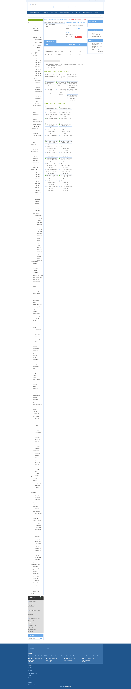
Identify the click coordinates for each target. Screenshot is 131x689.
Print (47, 26)
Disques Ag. (35, 409)
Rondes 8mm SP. (38, 66)
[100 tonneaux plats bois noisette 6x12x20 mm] (50, 76)
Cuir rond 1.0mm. (38, 525)
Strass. (32, 575)
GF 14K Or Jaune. (36, 416)
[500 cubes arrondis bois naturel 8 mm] (65, 136)
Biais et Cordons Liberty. (35, 564)
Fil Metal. (34, 562)
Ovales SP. (37, 103)
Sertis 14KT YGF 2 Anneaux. (38, 43)
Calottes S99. (37, 481)
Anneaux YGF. (37, 425)
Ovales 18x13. (39, 231)
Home (45, 19)
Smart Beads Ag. (36, 413)
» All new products (98, 25)
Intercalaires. (35, 346)
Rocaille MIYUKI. (34, 274)
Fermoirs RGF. (37, 453)
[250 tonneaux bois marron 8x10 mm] (65, 130)
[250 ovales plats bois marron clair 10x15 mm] (72, 96)
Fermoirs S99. (37, 485)
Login (95, 1)
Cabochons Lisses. (36, 213)
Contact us (37, 655)
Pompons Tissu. (36, 573)
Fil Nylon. (34, 501)
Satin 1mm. (37, 508)
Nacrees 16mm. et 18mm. (38, 211)
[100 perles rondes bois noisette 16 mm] (61, 83)
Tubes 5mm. (35, 270)
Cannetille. (35, 311)
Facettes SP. (35, 78)
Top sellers (30, 677)
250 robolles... (61, 80)
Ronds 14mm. (39, 251)
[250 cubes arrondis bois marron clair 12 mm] (65, 164)
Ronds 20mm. (39, 256)
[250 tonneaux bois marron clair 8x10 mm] (51, 107)
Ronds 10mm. (39, 247)
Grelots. (34, 344)
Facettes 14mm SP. (38, 93)
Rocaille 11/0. (35, 268)
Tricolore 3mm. (37, 497)
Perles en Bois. (55, 19)
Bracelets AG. (35, 399)
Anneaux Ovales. (38, 288)
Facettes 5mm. (35, 156)
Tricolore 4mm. (37, 499)
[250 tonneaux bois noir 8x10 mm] (51, 125)
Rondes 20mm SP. (38, 77)
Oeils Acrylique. (36, 30)
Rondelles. (35, 357)
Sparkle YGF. (37, 418)
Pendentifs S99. (38, 487)
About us (78, 12)
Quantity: (68, 36)
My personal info (31, 684)
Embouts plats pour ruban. (37, 322)
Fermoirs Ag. (35, 384)
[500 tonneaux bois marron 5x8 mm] (51, 130)
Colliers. (34, 320)
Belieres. (34, 302)
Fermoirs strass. (38, 343)
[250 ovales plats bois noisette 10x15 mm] (72, 76)
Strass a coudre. (36, 578)
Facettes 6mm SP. (38, 85)
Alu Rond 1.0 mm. (38, 548)
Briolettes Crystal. (36, 591)
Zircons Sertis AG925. (37, 45)
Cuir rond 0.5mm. (38, 523)
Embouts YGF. (37, 437)
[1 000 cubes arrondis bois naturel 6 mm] (51, 136)
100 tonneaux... (50, 80)
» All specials (100, 51)
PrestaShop (68, 686)
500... (51, 116)
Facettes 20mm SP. (38, 98)
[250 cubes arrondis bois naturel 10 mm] (51, 142)
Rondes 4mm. (37, 174)
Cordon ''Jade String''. (36, 511)
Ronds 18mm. (39, 254)
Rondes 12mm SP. (38, 69)
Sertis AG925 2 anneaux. (37, 51)
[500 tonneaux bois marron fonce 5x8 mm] (51, 113)
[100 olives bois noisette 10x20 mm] (50, 83)
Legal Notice (54, 12)
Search (74, 6)
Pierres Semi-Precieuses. (35, 53)
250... (51, 110)
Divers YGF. (37, 443)
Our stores (30, 680)
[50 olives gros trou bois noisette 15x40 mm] (61, 91)
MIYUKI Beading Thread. (37, 277)
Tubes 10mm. (35, 272)
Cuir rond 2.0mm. (38, 527)
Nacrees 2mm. (37, 190)
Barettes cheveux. (36, 300)
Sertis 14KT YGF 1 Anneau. (38, 40)
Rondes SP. (35, 55)
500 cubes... (66, 139)
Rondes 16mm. (37, 187)
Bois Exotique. (35, 140)
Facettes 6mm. (35, 158)
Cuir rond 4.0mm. (38, 531)
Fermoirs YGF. (37, 427)
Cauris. (34, 142)
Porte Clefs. (35, 355)
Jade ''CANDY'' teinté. (37, 105)
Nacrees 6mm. (37, 201)
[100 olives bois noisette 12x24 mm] (72, 90)
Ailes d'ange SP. (36, 114)
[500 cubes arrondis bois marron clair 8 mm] (65, 159)
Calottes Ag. (35, 390)
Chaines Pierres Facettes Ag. (37, 402)
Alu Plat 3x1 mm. (38, 557)
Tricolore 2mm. (37, 495)
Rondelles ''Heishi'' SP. (37, 124)
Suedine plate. (37, 536)
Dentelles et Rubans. (35, 569)
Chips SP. (34, 112)
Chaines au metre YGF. (38, 423)
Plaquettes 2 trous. (36, 353)
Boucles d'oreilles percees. (38, 306)
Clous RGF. (37, 457)
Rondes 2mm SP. (38, 57)
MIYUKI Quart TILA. (36, 281)
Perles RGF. (37, 455)
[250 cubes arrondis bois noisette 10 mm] (51, 153)
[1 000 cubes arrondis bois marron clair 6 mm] (51, 159)
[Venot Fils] (33, 4)
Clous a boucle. (37, 316)
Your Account (100, 1)
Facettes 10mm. (36, 162)
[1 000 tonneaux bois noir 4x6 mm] (51, 119)
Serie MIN (35, 478)
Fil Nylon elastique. (36, 502)
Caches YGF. (37, 441)
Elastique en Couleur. (37, 504)
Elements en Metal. (34, 476)
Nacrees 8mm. (37, 203)
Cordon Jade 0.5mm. (38, 513)
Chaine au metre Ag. (36, 379)
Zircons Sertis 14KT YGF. (37, 37)
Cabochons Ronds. (38, 236)
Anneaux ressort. (38, 329)
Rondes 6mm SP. (38, 64)
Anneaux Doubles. (38, 291)
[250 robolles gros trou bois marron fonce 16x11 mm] (72, 83)
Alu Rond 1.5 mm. (38, 552)
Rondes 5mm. (37, 176)
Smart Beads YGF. (38, 420)
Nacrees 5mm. (37, 199)
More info (48, 61)
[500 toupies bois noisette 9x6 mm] (50, 90)
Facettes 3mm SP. (38, 82)
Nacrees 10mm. (37, 205)
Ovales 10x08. (39, 224)
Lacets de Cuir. (35, 522)
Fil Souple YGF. (37, 439)
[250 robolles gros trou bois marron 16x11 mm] (61, 76)
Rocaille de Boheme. (34, 261)
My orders (30, 682)
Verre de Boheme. (34, 169)
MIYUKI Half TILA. (36, 279)
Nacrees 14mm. (37, 208)
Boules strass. (35, 582)
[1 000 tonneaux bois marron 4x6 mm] (65, 125)
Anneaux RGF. (37, 451)
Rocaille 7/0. (35, 265)
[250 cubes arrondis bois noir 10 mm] (51, 187)
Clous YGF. (37, 430)
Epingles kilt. (35, 325)
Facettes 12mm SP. (38, 91)
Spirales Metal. (35, 364)
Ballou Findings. (36, 373)
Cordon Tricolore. (36, 494)
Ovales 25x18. (39, 233)
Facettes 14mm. (36, 165)
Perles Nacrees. (36, 188)
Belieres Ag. (35, 393)
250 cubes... (51, 144)
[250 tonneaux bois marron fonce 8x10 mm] (65, 113)
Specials (91, 40)
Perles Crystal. (33, 589)
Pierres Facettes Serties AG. (37, 405)
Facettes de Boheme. (35, 151)
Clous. (34, 315)
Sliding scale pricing (50, 41)
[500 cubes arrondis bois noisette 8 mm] (65, 147)
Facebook (32, 648)
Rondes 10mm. (37, 181)
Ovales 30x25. (39, 235)
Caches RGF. (37, 464)
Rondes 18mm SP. (38, 75)
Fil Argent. (35, 377)
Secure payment (87, 12)
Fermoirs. (34, 327)
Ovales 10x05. (39, 222)
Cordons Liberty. (36, 568)
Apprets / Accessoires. (35, 284)
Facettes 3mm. (35, 153)
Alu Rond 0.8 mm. (38, 546)
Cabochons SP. (35, 100)
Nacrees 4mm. (37, 197)
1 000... (65, 110)
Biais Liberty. (35, 566)
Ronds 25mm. (39, 260)
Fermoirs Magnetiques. (37, 333)
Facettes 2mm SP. (38, 80)
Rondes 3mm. (37, 172)
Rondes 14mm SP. (38, 71)
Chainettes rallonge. (36, 313)
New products (92, 21)
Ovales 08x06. (39, 220)
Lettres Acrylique (36, 28)
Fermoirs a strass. (36, 580)
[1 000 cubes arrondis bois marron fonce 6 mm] (51, 170)
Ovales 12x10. (39, 226)
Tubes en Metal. (36, 359)
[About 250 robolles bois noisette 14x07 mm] (90, 33)
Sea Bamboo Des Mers (37, 135)
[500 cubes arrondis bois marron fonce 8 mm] (65, 170)
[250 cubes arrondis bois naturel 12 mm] (65, 142)
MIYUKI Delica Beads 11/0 (38, 275)
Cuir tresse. (37, 534)
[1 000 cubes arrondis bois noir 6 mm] (51, 181)
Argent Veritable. (34, 372)
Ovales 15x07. (39, 229)
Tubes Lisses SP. (36, 126)
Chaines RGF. (37, 473)
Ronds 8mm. (39, 245)
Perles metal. (35, 350)
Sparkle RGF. (37, 471)
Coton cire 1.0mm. (38, 541)
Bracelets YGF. (37, 446)
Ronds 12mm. (39, 249)
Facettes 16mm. (36, 167)
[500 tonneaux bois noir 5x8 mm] (65, 119)
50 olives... (61, 94)
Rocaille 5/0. (35, 263)
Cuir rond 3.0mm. (38, 529)
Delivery (46, 12)
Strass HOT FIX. (36, 576)
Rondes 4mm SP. (38, 60)
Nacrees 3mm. (37, 194)
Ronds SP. (36, 101)
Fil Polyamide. (35, 518)
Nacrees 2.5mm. (38, 192)
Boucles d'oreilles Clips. (37, 304)
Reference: (68, 28)
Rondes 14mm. (37, 185)
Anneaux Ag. (35, 397)
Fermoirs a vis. (37, 336)
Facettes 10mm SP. (38, 89)
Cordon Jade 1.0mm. (38, 515)
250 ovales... (73, 80)
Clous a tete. (37, 318)
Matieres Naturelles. (34, 128)
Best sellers (31, 655)
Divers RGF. (37, 475)
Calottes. (34, 309)
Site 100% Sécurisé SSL (35, 12)
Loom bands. (33, 587)
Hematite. (34, 108)
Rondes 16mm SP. (38, 73)
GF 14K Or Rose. (36, 450)
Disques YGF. (37, 448)
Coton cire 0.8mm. (38, 539)
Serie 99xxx (35, 480)
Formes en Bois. (64, 19)
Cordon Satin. (35, 506)
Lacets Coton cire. (36, 538)
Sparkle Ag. (35, 411)
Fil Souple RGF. (37, 462)
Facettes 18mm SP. (38, 96)
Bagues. (34, 298)
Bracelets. (34, 368)
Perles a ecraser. (36, 348)
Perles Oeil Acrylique (35, 26)
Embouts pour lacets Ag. (37, 382)
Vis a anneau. (35, 361)
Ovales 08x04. (39, 218)
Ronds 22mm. (39, 258)
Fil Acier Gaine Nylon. (37, 520)
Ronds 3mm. (39, 238)
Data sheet (55, 61)
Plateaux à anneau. (36, 366)
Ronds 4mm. (39, 240)
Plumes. (34, 137)
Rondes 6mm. (37, 178)
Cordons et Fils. (34, 492)
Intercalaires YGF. (38, 435)
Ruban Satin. (35, 571)
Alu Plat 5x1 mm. (38, 559)
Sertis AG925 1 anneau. (37, 48)
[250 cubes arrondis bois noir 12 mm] (65, 187)
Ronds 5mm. (39, 242)
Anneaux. (34, 286)
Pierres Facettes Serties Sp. (37, 122)
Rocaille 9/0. (35, 266)
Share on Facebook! (50, 24)
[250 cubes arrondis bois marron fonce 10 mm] (51, 176)
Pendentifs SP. (35, 116)
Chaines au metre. (34, 370)
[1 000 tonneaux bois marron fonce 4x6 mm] (65, 107)
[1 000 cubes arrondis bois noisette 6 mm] (51, 147)
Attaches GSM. (35, 295)
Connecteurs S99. (38, 483)
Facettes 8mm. (35, 160)
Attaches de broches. (36, 293)
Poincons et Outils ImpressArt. (36, 24)
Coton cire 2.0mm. (38, 543)
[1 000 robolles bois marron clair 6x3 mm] (85, 19)
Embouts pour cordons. (37, 323)
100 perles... (61, 85)
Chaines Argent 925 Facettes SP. (36, 119)
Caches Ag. (35, 407)
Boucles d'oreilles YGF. (38, 433)
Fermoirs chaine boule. (38, 340)
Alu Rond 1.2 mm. (38, 550)
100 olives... (50, 85)
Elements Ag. (35, 375)
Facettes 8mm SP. (38, 87)
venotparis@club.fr (35, 673)
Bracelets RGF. (37, 469)
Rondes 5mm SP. (38, 62)
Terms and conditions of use (66, 12)
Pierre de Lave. (35, 131)
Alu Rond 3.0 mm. (38, 555)
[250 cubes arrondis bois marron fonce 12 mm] (65, 176)
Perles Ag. (35, 386)
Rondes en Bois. (36, 147)
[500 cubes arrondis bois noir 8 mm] (65, 181)
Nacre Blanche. (35, 133)
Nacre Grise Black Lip (37, 129)
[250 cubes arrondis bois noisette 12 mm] (65, 153)
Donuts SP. (35, 107)
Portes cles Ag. (35, 388)
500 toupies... (50, 93)
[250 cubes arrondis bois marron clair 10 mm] (51, 164)
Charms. (32, 593)
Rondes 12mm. (37, 183)
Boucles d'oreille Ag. (36, 395)
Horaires (96, 12)
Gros (50, 19)
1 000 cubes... (51, 139)
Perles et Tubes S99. (38, 489)
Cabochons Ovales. (38, 215)
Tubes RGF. (37, 466)
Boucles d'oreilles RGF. (38, 460)
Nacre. (34, 110)
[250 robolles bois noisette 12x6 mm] (80, 19)
